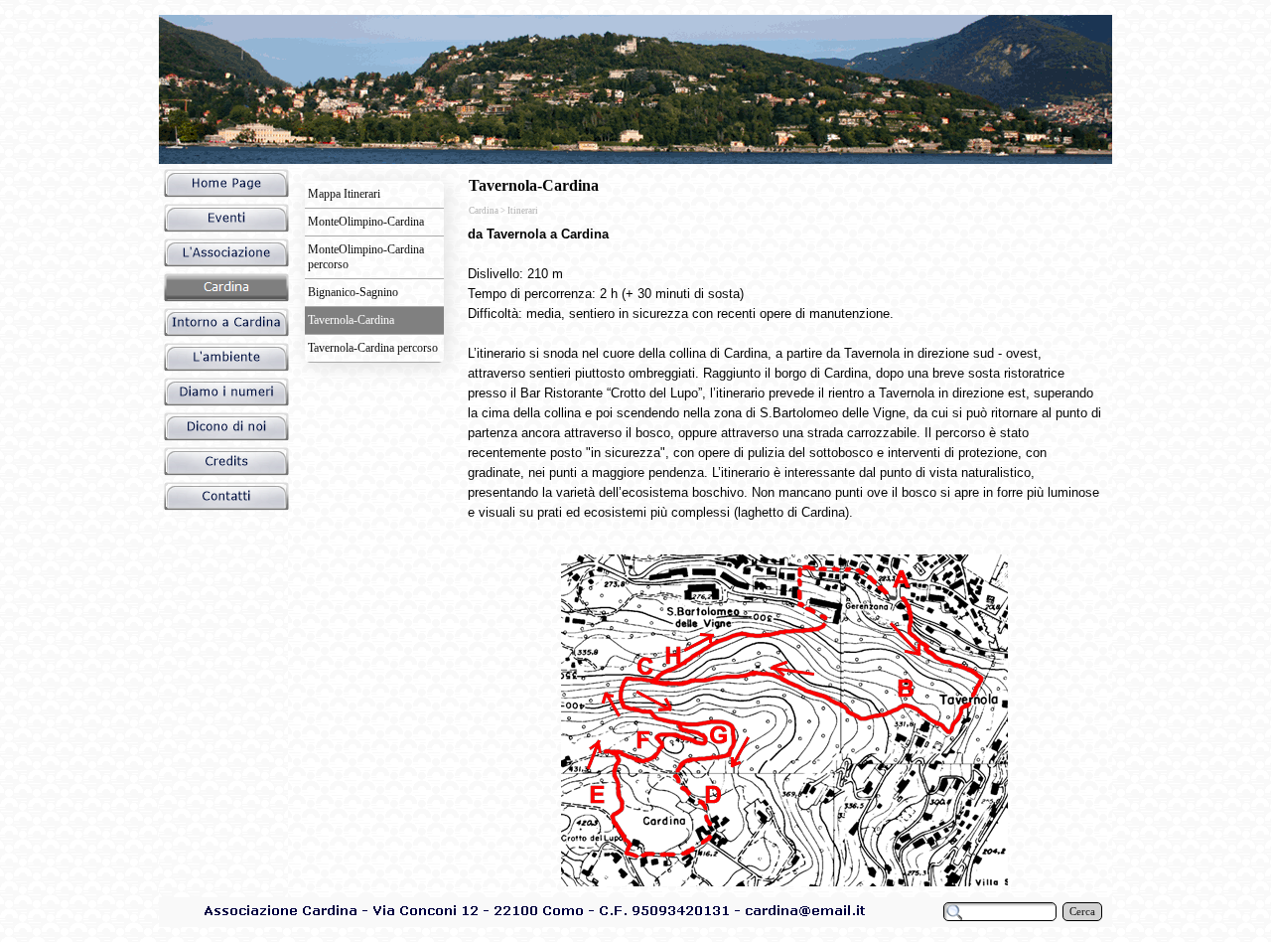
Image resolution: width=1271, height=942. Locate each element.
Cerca (1082, 911)
